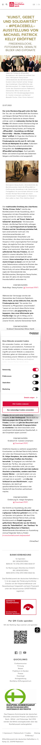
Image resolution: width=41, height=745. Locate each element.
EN (39, 5)
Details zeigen (29, 397)
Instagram (20, 652)
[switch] (36, 376)
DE (34, 5)
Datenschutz (19, 733)
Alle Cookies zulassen (20, 404)
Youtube (24, 652)
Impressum (8, 733)
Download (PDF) (32, 288)
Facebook (16, 652)
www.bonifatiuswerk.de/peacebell (17, 535)
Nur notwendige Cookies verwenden (20, 410)
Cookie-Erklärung (29, 734)
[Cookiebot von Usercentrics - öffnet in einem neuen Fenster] (29, 333)
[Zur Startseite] (20, 4)
